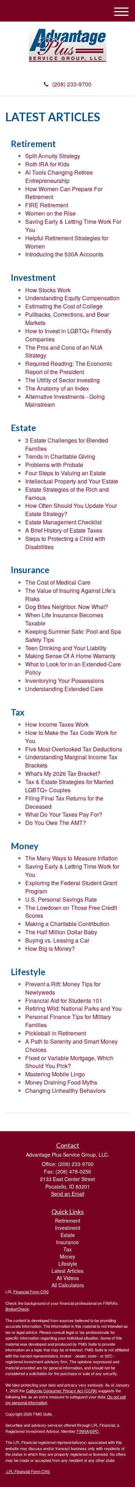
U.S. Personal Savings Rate (61, 899)
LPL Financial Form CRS (27, 1471)
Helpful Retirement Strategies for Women (66, 242)
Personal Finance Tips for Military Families (68, 1020)
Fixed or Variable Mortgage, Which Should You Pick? (69, 1062)
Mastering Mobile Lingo (55, 1074)
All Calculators (67, 1285)
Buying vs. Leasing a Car (57, 940)
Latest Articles (67, 1270)
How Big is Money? (50, 948)
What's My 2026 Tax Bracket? (62, 773)
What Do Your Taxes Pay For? (63, 814)
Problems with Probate (54, 465)
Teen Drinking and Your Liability (66, 648)
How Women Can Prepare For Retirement (64, 193)
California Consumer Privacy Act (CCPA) (61, 1390)
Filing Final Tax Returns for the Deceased (64, 802)
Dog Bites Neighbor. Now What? (66, 607)
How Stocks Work (48, 290)
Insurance (67, 1242)
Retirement (67, 1220)
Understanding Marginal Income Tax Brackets (71, 761)
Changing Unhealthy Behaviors (65, 1090)
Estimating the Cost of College (64, 306)
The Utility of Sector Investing (62, 380)
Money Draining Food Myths (61, 1082)
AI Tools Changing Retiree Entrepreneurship (59, 176)
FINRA (83, 1431)
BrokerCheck (17, 1309)
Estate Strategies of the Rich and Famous (67, 493)
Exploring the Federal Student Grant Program (71, 887)
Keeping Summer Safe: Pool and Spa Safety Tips (73, 635)
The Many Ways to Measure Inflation (71, 858)
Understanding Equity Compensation (72, 298)
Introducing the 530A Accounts (64, 254)
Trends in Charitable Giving (60, 456)
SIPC (94, 1431)
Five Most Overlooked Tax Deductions (73, 749)
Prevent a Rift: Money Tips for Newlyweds (62, 988)
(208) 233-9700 (71, 84)
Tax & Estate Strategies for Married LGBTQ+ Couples (69, 786)
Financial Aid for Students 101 (63, 1000)
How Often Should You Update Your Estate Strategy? (71, 509)
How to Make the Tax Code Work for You (71, 736)
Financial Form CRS (31, 1291)
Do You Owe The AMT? (55, 822)
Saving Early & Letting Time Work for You (72, 870)
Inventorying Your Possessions (64, 680)
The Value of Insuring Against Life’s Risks (70, 594)
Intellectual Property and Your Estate (71, 481)
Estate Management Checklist (63, 522)
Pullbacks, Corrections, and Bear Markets (67, 318)
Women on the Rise (50, 213)
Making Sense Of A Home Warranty (70, 656)
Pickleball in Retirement (55, 1033)
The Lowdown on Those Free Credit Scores (71, 911)
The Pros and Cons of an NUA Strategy (64, 351)
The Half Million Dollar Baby (61, 932)
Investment (67, 1227)
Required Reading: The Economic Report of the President (68, 367)
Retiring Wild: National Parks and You (73, 1008)
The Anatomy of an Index (57, 388)
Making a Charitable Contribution (67, 924)
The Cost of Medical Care (57, 582)
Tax (67, 1249)
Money (67, 1256)
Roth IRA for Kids (47, 164)
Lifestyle (67, 1263)
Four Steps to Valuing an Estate (65, 473)
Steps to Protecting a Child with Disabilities (65, 542)
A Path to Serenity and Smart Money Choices (71, 1045)
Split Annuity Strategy (52, 156)
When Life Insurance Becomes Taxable (64, 619)
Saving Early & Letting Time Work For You (73, 225)
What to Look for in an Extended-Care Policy (73, 668)
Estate (67, 1234)
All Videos (68, 1277)
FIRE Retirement (46, 205)
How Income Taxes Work (57, 724)
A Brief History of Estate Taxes (63, 530)
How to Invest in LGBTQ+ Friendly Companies (68, 335)
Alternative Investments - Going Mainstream (65, 400)
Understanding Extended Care (64, 689)
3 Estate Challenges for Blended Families (66, 444)
